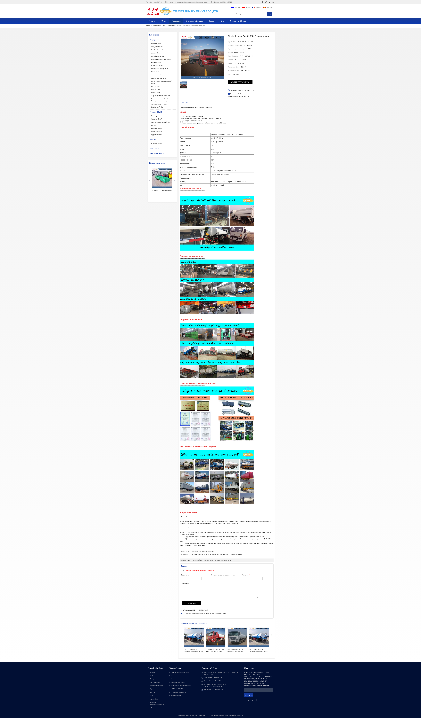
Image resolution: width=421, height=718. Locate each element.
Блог (223, 21)
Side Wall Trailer (156, 43)
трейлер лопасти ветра (158, 104)
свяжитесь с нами (238, 21)
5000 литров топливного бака (203, 551)
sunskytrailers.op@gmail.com (199, 2)
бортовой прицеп (156, 143)
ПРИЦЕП (153, 139)
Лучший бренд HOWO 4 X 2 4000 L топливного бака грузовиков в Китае (217, 554)
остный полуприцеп (157, 56)
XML (151, 708)
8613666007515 (226, 2)
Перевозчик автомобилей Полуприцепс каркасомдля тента (162, 100)
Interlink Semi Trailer (157, 50)
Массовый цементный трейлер (161, 59)
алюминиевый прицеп (178, 682)
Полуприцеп (154, 40)
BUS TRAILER (155, 86)
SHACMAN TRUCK (157, 153)
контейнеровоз (156, 62)
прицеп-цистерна (156, 65)
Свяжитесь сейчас (240, 82)
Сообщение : (186, 583)
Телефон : (246, 575)
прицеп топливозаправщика (180, 672)
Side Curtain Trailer (157, 107)
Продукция (176, 21)
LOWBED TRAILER (177, 689)
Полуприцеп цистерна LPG (160, 68)
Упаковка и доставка (194, 21)
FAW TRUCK (154, 148)
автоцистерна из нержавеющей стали (161, 82)
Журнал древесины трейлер (160, 96)
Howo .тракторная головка (160, 116)
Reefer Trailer (155, 92)
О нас (163, 21)
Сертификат (154, 689)
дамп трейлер (155, 53)
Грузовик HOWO (160, 26)
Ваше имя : (185, 575)
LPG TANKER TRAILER (178, 692)
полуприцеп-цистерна (158, 78)
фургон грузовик (156, 135)
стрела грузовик (156, 131)
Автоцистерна (208, 560)
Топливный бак (197, 560)
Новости (212, 21)
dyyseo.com (239, 715)
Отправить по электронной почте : (223, 575)
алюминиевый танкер (158, 75)
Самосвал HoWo (156, 119)
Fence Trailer (155, 72)
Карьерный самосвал (178, 679)
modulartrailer (155, 89)
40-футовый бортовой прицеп (181, 685)
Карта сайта (154, 699)
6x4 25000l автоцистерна (223, 560)
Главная (152, 21)
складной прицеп (156, 47)
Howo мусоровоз (156, 128)
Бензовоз (171, 26)
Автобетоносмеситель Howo (160, 122)
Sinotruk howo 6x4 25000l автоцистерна (200, 570)
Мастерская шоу (155, 682)
